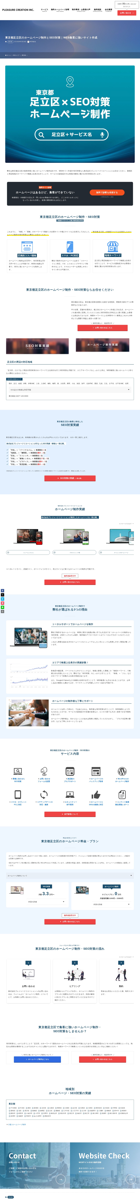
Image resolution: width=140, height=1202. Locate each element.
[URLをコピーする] (2, 611)
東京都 (10, 41)
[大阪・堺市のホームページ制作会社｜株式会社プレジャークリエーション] (18, 10)
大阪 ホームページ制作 (17, 1124)
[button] (2, 590)
